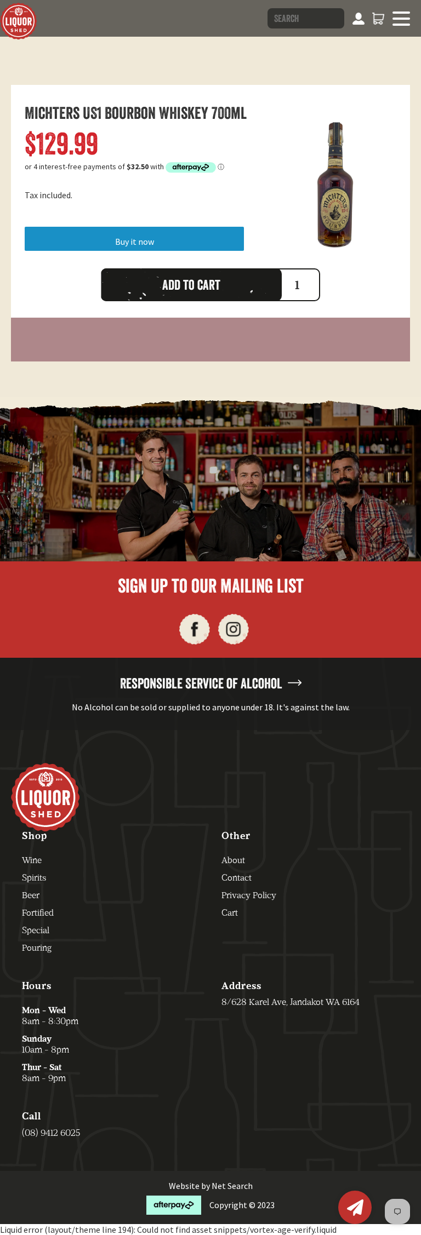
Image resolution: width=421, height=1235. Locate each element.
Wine (32, 860)
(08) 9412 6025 (51, 1133)
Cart (229, 912)
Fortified (38, 912)
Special (35, 930)
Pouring (37, 948)
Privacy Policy (248, 895)
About (233, 860)
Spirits (34, 877)
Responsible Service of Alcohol (201, 683)
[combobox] (306, 18)
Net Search (232, 1185)
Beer (30, 895)
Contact (236, 877)
